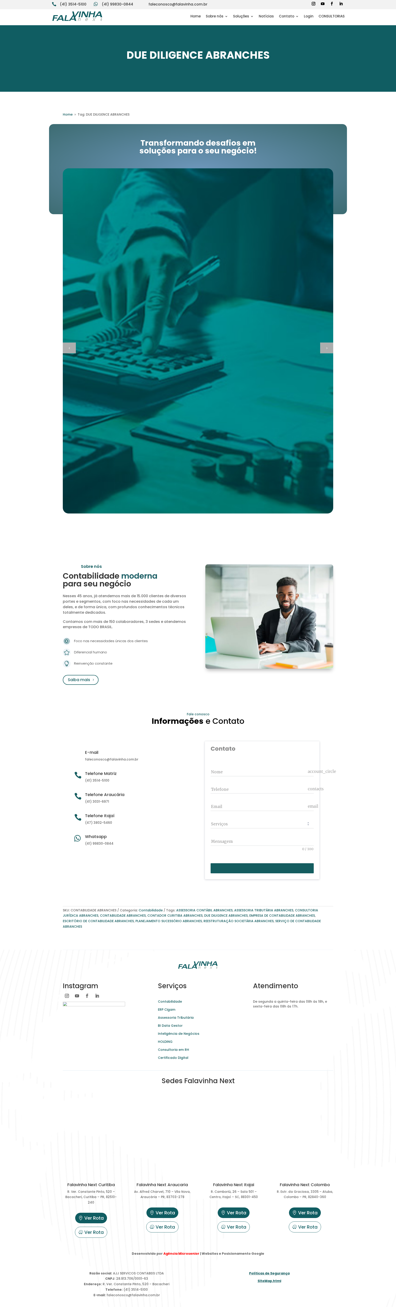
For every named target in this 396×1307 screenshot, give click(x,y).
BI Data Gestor (170, 1025)
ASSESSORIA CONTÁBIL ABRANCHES (204, 910)
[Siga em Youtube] (322, 3)
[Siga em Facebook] (332, 3)
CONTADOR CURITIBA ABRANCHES (175, 915)
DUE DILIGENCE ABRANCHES (226, 915)
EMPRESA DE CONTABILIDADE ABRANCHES (282, 915)
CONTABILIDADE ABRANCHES (123, 915)
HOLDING (165, 1041)
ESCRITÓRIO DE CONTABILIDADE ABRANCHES (98, 921)
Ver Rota (94, 1218)
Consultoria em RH (173, 1049)
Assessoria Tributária (176, 1017)
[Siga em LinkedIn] (341, 3)
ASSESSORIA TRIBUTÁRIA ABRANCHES (263, 910)
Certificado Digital (173, 1057)
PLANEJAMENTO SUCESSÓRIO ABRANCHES (168, 921)
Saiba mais (79, 680)
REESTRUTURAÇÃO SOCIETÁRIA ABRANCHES (239, 921)
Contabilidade (151, 910)
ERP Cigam (166, 1009)
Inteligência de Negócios (178, 1033)
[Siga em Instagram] (313, 3)
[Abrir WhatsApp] (11, 1295)
